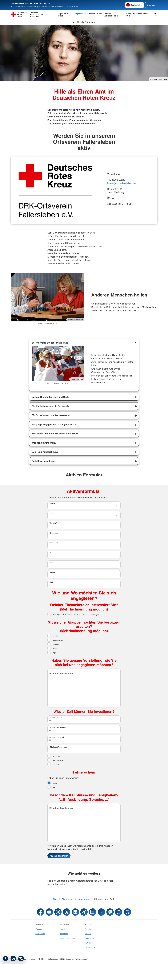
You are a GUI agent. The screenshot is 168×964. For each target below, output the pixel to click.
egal (54, 652)
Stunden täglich (55, 717)
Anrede (52, 503)
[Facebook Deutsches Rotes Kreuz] (40, 912)
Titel (51, 513)
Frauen (55, 648)
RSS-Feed (89, 942)
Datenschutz (90, 947)
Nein (54, 783)
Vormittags (56, 756)
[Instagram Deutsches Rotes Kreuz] (58, 912)
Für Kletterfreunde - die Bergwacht (50, 406)
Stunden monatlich (56, 737)
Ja (53, 787)
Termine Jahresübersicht (111, 14)
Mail (51, 582)
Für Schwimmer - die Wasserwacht (51, 415)
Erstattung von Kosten (44, 461)
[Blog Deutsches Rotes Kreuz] (92, 912)
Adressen (88, 929)
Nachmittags (57, 760)
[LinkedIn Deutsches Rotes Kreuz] (75, 912)
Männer (55, 644)
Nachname (53, 533)
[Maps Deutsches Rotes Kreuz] (101, 912)
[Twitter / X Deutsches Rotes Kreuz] (66, 912)
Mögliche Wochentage (58, 747)
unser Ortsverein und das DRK (137, 14)
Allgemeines (80, 13)
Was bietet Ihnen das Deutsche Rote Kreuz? (55, 433)
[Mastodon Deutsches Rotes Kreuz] (110, 912)
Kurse (99, 13)
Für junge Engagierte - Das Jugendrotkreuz (55, 424)
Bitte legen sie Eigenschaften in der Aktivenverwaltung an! (76, 614)
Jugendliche (57, 640)
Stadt (51, 562)
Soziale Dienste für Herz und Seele (50, 396)
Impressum (89, 938)
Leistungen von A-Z (68, 938)
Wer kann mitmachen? (44, 442)
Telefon (52, 572)
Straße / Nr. (53, 543)
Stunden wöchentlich (57, 727)
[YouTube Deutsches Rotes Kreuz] (49, 912)
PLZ (51, 552)
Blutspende (40, 933)
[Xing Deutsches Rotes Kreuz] (84, 912)
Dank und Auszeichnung (45, 451)
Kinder (55, 636)
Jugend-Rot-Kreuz (63, 14)
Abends (55, 764)
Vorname (53, 523)
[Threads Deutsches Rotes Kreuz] (127, 912)
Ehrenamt (39, 929)
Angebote (64, 929)
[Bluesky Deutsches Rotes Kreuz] (118, 912)
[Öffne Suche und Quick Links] (155, 14)
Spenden (91, 13)
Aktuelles (64, 933)
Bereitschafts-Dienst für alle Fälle (50, 342)
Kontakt (88, 933)
